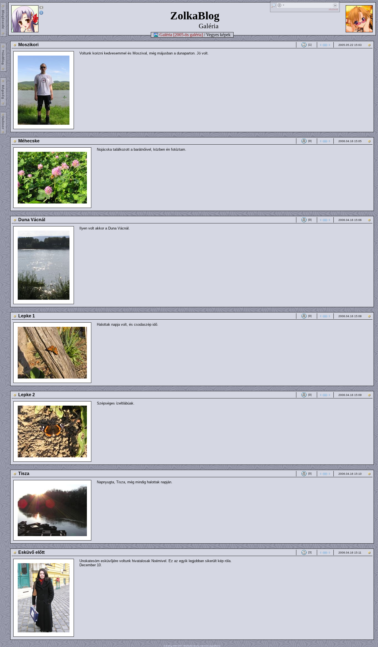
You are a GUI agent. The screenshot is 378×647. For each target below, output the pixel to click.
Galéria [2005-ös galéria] (181, 34)
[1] (310, 44)
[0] (310, 140)
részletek (333, 9)
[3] (310, 552)
